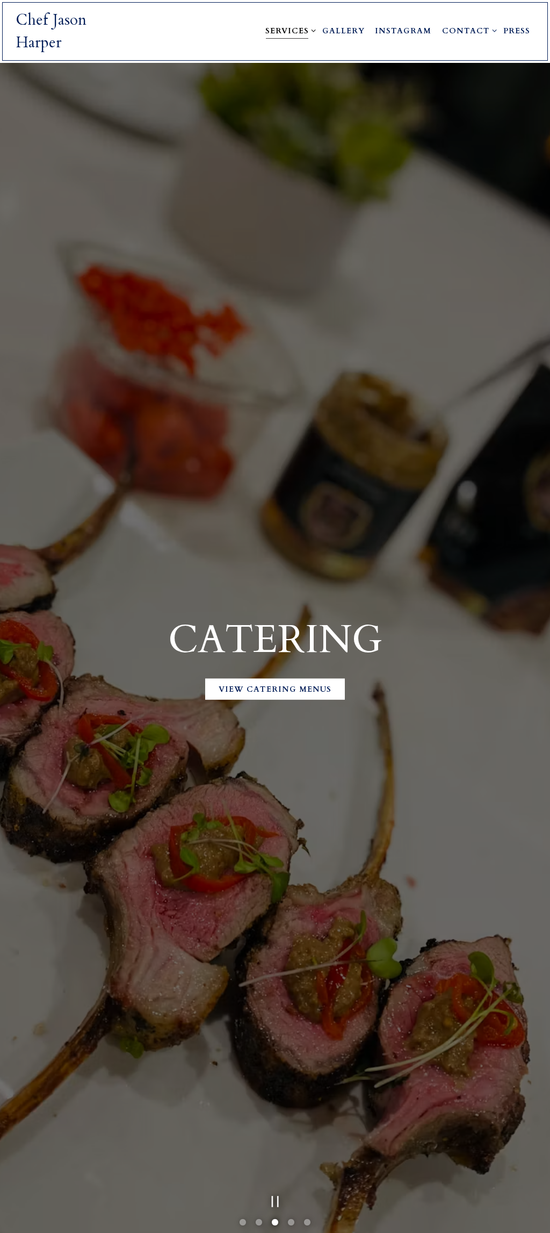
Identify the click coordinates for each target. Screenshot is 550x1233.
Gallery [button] (343, 31)
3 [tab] (275, 1226)
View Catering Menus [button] (275, 690)
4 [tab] (291, 1226)
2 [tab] (259, 1226)
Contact (468, 30)
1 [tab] (242, 1226)
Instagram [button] (403, 31)
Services (289, 30)
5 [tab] (307, 1226)
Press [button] (516, 31)
